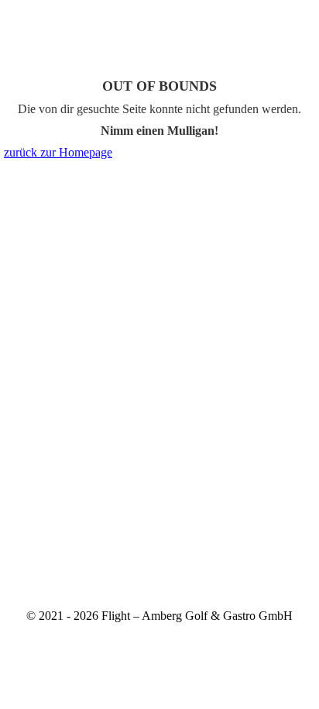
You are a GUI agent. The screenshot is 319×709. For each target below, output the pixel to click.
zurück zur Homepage (58, 152)
